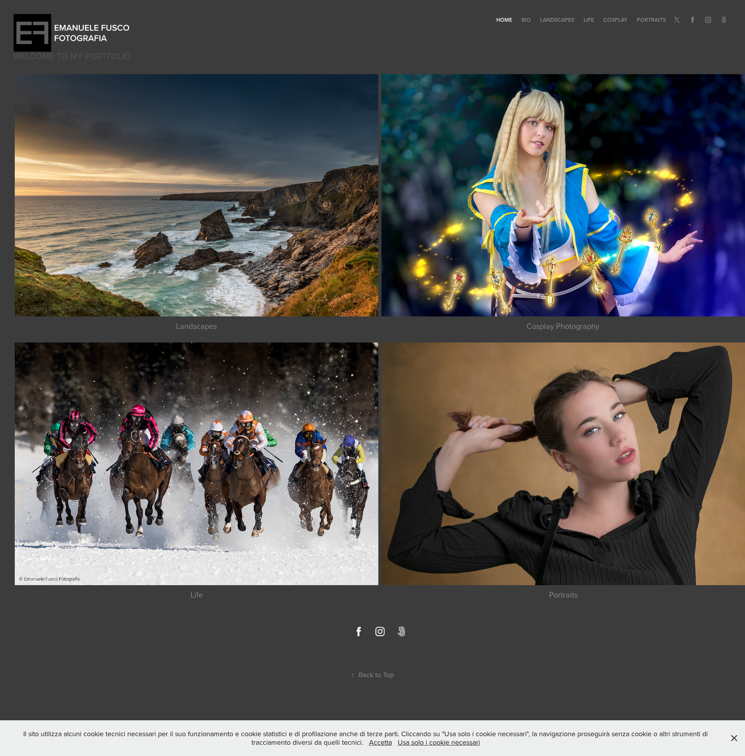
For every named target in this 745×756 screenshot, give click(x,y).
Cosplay (615, 20)
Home (504, 20)
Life (589, 20)
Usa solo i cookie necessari (439, 742)
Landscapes (557, 20)
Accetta (380, 742)
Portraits (651, 20)
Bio (526, 20)
